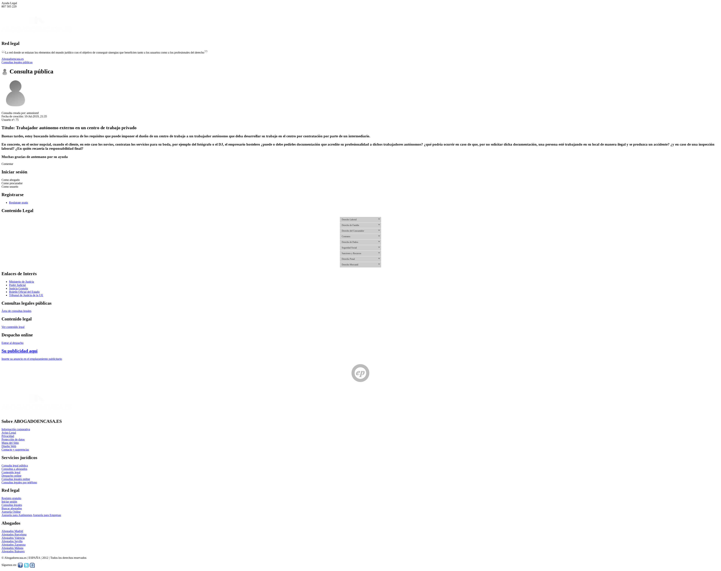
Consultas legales (12, 505)
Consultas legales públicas (17, 62)
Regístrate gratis (18, 202)
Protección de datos (13, 439)
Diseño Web (9, 446)
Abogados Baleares (13, 551)
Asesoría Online (11, 511)
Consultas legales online (16, 479)
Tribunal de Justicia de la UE (26, 295)
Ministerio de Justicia (21, 281)
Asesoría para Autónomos (17, 515)
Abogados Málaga (12, 548)
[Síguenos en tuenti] (32, 564)
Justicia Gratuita (18, 288)
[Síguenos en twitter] (26, 564)
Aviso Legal (9, 432)
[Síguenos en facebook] (20, 564)
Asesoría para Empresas (47, 515)
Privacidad (8, 436)
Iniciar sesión (9, 501)
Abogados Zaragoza (14, 544)
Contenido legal (11, 472)
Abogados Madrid (12, 531)
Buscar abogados (12, 508)
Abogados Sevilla (12, 541)
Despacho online (11, 475)
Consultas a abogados (14, 469)
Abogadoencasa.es (13, 58)
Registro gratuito (11, 498)
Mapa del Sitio (10, 442)
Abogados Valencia (13, 537)
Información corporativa (16, 429)
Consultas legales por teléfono (19, 482)
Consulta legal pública (15, 465)
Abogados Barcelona (14, 534)
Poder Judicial (17, 285)
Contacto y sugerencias (15, 449)
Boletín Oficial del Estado (24, 291)
